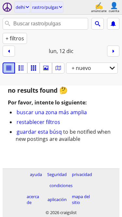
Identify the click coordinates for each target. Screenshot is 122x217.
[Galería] (46, 68)
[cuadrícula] (33, 68)
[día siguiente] (113, 51)
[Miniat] (21, 68)
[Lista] (9, 68)
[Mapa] (58, 68)
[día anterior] (9, 51)
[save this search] (113, 24)
